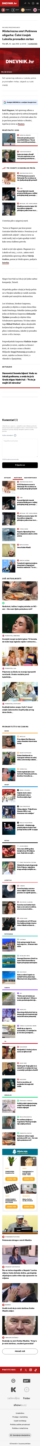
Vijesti (7, 9)
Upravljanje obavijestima (21, 1435)
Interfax (5, 263)
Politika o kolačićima (20, 1428)
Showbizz (28, 9)
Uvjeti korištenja (20, 1421)
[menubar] (33, 3)
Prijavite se (20, 465)
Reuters (21, 124)
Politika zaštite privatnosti (20, 1424)
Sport (17, 9)
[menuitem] (33, 3)
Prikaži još (20, 1351)
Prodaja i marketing (20, 1417)
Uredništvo (20, 1413)
